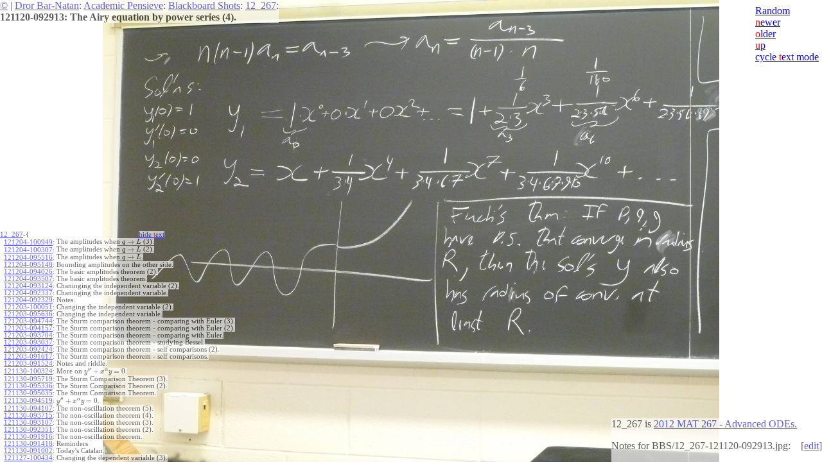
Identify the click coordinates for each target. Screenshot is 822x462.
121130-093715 (28, 415)
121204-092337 (28, 292)
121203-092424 (28, 349)
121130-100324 (28, 371)
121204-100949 (28, 242)
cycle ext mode (787, 56)
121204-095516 (28, 257)
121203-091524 (28, 363)
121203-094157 (28, 328)
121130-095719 (28, 378)
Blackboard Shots (204, 5)
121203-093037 (28, 342)
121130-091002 (28, 450)
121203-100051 (28, 307)
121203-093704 (28, 335)
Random (772, 10)
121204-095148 (28, 264)
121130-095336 (28, 385)
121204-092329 (28, 300)
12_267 (260, 5)
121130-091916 (28, 436)
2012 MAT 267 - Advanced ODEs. (725, 423)
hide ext (151, 234)
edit (811, 445)
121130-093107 (28, 422)
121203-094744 (28, 321)
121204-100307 (28, 249)
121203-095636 (28, 314)
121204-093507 (28, 278)
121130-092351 (28, 429)
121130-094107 (28, 408)
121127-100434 (28, 457)
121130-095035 (28, 393)
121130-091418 (28, 443)
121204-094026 (28, 271)
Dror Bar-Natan (47, 5)
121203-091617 (28, 356)
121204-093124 (28, 285)
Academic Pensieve (123, 5)
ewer (767, 22)
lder (765, 33)
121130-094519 (28, 400)
